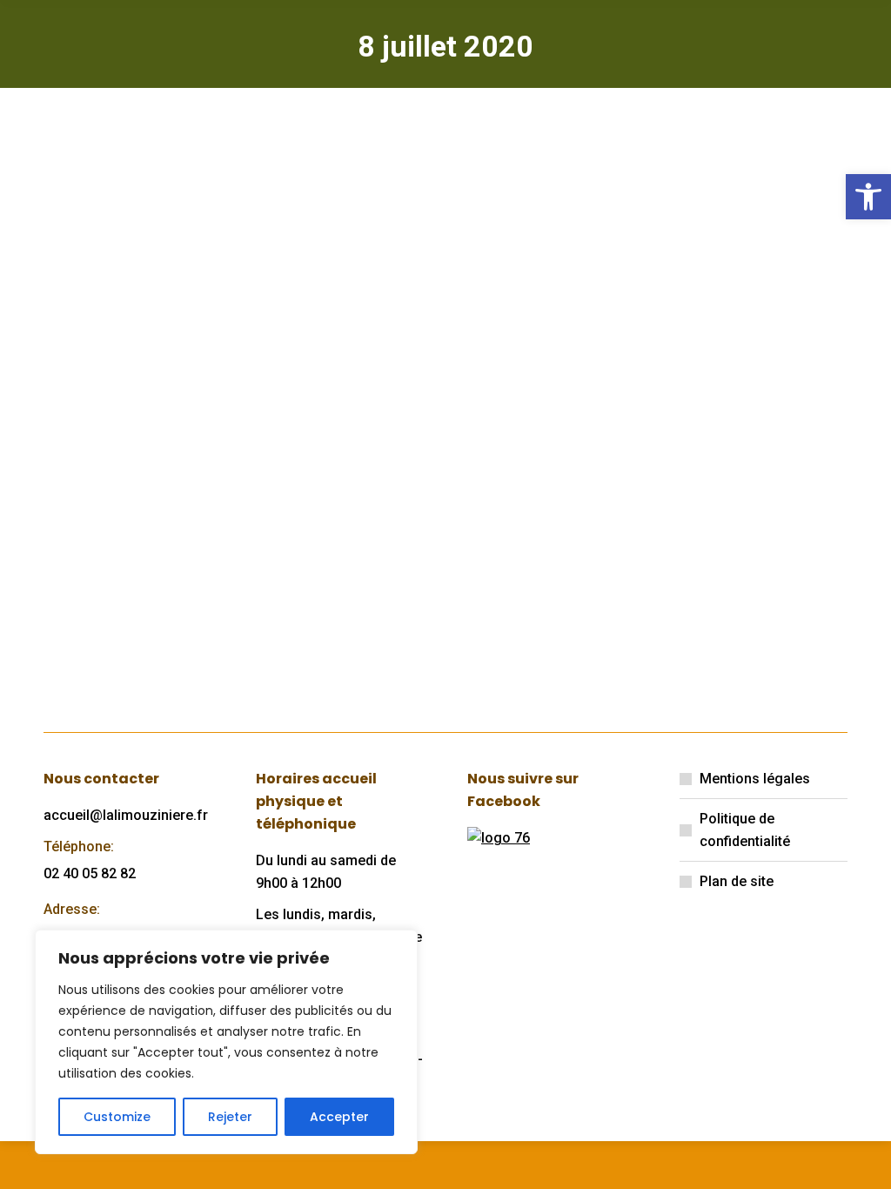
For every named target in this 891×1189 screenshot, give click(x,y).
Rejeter (230, 1116)
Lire (82, 637)
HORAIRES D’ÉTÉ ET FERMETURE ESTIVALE (153, 354)
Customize (117, 1116)
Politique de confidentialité (745, 830)
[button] (868, 196)
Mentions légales (755, 778)
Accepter (339, 1116)
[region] (226, 1042)
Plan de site (737, 881)
